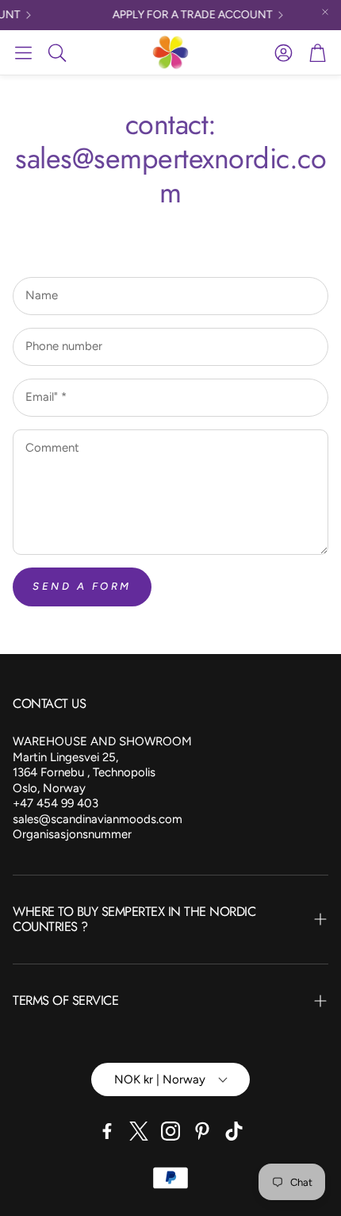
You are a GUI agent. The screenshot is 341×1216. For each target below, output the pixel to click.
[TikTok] (233, 1131)
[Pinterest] (202, 1131)
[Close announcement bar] (325, 12)
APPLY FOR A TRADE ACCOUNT (189, 15)
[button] (23, 52)
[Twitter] (138, 1131)
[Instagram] (170, 1131)
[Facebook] (107, 1131)
